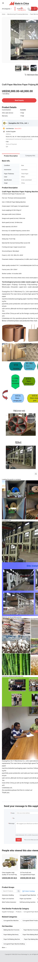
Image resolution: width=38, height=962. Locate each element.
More (3, 947)
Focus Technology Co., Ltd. (25, 954)
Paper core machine (8, 898)
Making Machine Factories (11, 930)
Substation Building (8, 895)
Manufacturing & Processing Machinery (17, 14)
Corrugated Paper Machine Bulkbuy (14, 944)
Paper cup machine (25, 898)
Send (18, 840)
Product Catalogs (29, 891)
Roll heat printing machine (27, 902)
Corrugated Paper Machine (28, 895)
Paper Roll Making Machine (12, 939)
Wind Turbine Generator (9, 902)
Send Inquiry (19, 100)
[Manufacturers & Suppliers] (19, 3)
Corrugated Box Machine (11, 920)
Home (3, 14)
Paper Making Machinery (11, 934)
